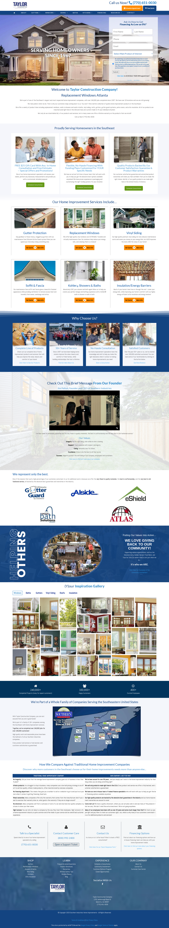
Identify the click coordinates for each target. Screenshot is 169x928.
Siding (63, 13)
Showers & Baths (30, 869)
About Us (138, 864)
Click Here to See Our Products (29, 363)
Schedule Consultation (35, 185)
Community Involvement (102, 866)
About (23, 13)
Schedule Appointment (133, 8)
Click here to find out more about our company (84, 459)
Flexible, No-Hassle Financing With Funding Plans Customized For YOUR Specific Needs (84, 168)
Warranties (66, 869)
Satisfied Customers (139, 348)
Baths (75, 13)
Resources (115, 13)
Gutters (34, 13)
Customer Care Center (138, 869)
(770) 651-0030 (29, 844)
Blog (66, 877)
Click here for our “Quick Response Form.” (102, 847)
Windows (49, 13)
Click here (120, 76)
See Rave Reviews (139, 363)
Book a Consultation (103, 363)
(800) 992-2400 (66, 837)
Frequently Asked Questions (66, 864)
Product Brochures (66, 866)
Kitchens (86, 13)
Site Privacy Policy (92, 920)
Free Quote (150, 8)
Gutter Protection (34, 233)
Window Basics (66, 874)
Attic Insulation (31, 877)
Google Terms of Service (106, 925)
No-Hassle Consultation (103, 348)
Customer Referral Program (102, 869)
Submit (115, 72)
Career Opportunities (102, 872)
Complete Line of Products (29, 348)
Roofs (62, 592)
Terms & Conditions (136, 80)
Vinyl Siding (134, 233)
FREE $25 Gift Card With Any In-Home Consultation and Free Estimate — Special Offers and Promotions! (35, 168)
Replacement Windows (84, 233)
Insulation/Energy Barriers (134, 285)
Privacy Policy (129, 80)
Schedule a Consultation (102, 864)
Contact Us (138, 866)
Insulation (73, 592)
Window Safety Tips (66, 872)
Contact (131, 13)
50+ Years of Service (66, 348)
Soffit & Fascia (35, 285)
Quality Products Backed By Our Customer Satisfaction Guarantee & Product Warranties (133, 168)
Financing (101, 13)
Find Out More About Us (66, 363)
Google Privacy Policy (88, 925)
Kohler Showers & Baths (84, 285)
